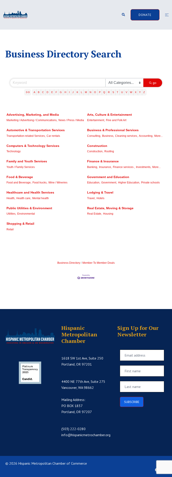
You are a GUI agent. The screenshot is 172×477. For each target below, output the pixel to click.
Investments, (143, 167)
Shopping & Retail (20, 223)
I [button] (69, 92)
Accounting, (146, 135)
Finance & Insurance (103, 161)
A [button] (34, 92)
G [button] (61, 92)
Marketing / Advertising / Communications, (31, 120)
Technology (13, 151)
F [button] (56, 92)
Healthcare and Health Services (30, 192)
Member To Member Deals (98, 262)
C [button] (43, 92)
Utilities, (11, 213)
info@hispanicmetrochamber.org (85, 435)
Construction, (95, 151)
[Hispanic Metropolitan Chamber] (15, 14)
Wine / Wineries (57, 182)
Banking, (92, 167)
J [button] (73, 92)
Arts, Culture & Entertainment (109, 114)
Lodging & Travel (100, 192)
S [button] (113, 92)
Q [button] (104, 92)
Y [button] (140, 92)
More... (158, 135)
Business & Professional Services (113, 130)
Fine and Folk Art (116, 120)
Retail (10, 229)
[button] (123, 15)
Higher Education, (129, 182)
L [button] (81, 92)
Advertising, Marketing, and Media (32, 114)
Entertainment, (96, 120)
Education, (93, 182)
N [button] (90, 92)
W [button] (131, 92)
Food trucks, (39, 182)
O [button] (95, 92)
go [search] (154, 83)
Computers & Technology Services (32, 146)
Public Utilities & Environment (29, 208)
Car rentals (53, 135)
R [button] (109, 92)
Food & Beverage (19, 177)
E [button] (52, 92)
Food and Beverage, (18, 182)
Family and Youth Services (26, 161)
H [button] (65, 92)
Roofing (109, 151)
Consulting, (94, 135)
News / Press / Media (71, 120)
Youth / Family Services (20, 167)
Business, (108, 135)
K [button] (77, 92)
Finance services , (124, 167)
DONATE (145, 15)
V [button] (126, 92)
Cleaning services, (126, 135)
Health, (10, 198)
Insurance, (105, 167)
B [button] (38, 92)
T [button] (117, 92)
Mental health (40, 198)
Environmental (26, 213)
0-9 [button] (28, 92)
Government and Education (108, 177)
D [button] (47, 92)
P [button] (100, 92)
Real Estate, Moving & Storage (110, 208)
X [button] (135, 92)
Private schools (150, 182)
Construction (97, 146)
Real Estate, (94, 213)
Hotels (100, 198)
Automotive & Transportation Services (35, 130)
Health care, (23, 198)
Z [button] (144, 92)
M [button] (86, 92)
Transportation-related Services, (25, 135)
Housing (108, 213)
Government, (109, 182)
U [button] (122, 92)
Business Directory (68, 262)
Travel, (91, 198)
